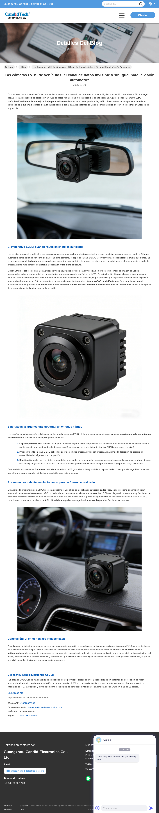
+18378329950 (27, 703)
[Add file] (97, 808)
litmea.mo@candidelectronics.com (45, 707)
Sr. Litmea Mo (15, 693)
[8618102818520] (88, 778)
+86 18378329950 (29, 715)
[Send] (151, 808)
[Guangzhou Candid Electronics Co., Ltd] (21, 15)
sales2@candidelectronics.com (27, 771)
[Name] (141, 4)
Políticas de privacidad (8, 807)
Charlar (143, 15)
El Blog (23, 67)
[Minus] (151, 740)
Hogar (10, 67)
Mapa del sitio (24, 807)
